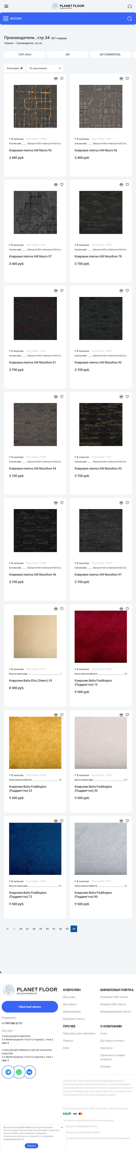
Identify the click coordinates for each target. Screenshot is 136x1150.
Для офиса (69, 1004)
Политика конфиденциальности (80, 1126)
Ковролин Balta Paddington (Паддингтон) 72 (27, 894)
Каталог (16, 18)
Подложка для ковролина (79, 1033)
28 (34, 928)
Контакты (106, 1048)
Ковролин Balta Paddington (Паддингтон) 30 (93, 788)
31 (54, 928)
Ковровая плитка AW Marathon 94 (32, 468)
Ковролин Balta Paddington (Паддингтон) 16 (93, 682)
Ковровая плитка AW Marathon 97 (98, 574)
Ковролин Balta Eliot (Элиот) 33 (30, 680)
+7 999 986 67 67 (12, 1023)
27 (27, 928)
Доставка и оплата (112, 1040)
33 (67, 928)
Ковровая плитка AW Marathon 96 (32, 574)
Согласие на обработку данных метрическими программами (96, 1138)
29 (40, 928)
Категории (13, 68)
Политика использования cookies (81, 1132)
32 (60, 928)
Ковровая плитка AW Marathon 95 (98, 468)
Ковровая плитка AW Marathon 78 (98, 256)
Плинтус (68, 1040)
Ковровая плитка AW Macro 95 (30, 150)
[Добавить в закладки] (62, 78)
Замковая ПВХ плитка (114, 997)
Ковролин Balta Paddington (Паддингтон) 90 (93, 894)
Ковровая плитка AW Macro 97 (30, 256)
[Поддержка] (130, 6)
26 (20, 928)
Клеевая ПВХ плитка (113, 1004)
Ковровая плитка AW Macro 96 (96, 150)
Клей (66, 1048)
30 (47, 928)
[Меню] (6, 6)
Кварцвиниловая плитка (115, 1011)
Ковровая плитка (74, 1018)
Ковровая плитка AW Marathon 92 (98, 362)
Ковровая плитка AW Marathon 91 (32, 362)
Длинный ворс (72, 1011)
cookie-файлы (25, 1127)
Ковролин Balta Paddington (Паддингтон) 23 (27, 788)
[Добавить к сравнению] (56, 78)
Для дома (69, 997)
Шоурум (105, 1066)
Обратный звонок (30, 1006)
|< (7, 928)
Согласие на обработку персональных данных (88, 1120)
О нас (103, 1033)
